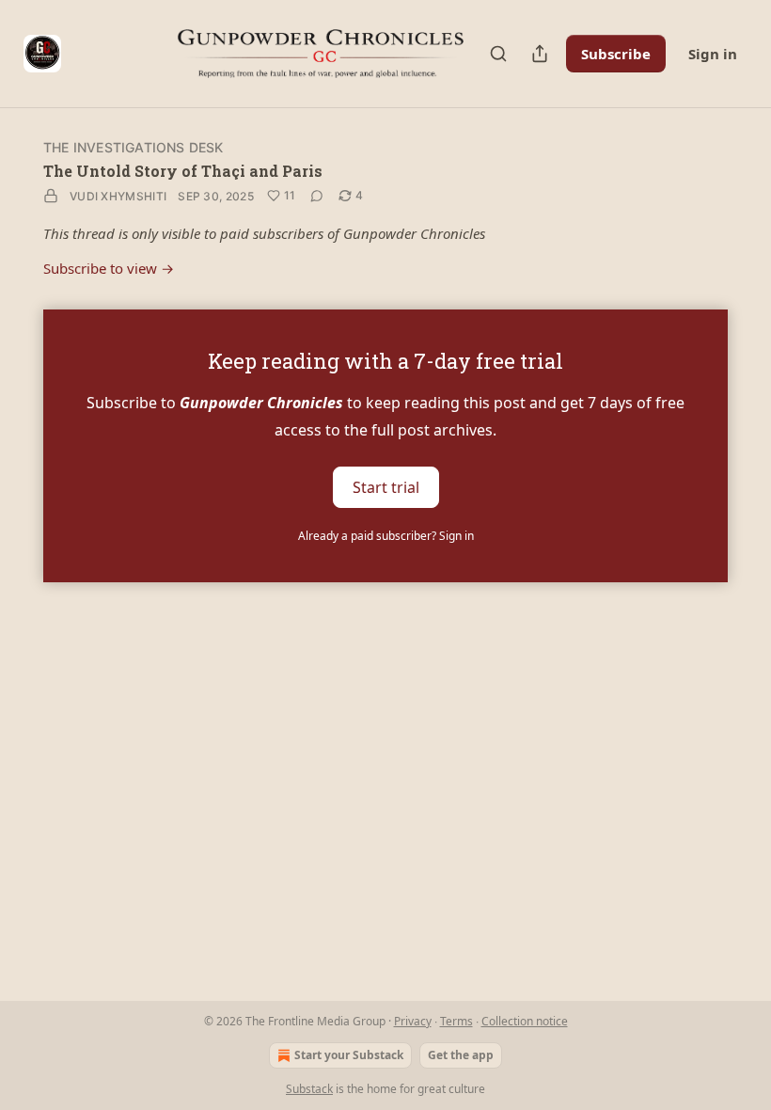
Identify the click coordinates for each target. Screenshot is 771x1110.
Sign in (712, 53)
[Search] (498, 53)
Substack (309, 1089)
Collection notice (524, 1021)
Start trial (386, 486)
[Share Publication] (540, 53)
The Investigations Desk (133, 147)
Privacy (413, 1021)
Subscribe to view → (108, 268)
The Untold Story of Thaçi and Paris (183, 171)
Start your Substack (348, 1055)
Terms (456, 1021)
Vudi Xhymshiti (118, 196)
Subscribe (616, 53)
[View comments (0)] (317, 195)
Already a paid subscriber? (386, 536)
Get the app (461, 1055)
